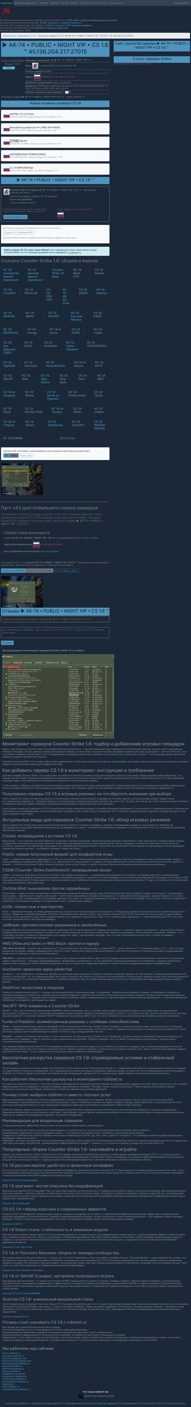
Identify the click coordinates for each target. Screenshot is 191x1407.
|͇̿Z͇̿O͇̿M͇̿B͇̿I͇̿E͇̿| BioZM (18, 140)
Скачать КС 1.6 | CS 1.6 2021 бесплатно (164, 1403)
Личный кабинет (182, 3)
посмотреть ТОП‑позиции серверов (72, 25)
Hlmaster (44, 3)
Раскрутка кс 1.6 (89, 3)
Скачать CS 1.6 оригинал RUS (18, 232)
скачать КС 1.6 (68, 65)
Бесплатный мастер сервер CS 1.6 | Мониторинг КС (112, 1403)
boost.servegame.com (14, 1358)
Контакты (103, 3)
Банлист (75, 3)
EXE (6, 455)
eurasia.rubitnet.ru (12, 1366)
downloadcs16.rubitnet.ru (16, 1363)
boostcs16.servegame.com (16, 1360)
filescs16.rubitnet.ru (13, 1368)
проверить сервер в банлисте (64, 22)
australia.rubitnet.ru (13, 1355)
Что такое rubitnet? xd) (95, 1391)
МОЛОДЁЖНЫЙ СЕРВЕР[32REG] (28, 154)
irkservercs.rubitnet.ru (14, 1376)
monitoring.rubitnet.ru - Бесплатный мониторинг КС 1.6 (35, 1403)
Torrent (14, 455)
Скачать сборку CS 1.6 (15, 217)
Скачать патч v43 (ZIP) (13, 570)
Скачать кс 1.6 (117, 3)
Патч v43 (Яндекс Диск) (65, 570)
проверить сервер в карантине (51, 27)
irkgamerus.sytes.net (13, 1373)
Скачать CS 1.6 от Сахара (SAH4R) (21, 1293)
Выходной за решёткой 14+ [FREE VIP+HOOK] (35, 127)
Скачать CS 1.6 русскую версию (20, 1180)
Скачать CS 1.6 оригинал (16, 1203)
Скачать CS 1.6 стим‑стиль (17, 1247)
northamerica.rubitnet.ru (15, 1381)
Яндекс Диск (26, 455)
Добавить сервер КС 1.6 (26, 3)
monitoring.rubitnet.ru (14, 1378)
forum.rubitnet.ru (11, 1371)
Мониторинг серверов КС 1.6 (19, 35)
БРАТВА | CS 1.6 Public (22, 114)
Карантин (54, 3)
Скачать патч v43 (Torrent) (39, 570)
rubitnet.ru (8, 1384)
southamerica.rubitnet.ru (15, 1389)
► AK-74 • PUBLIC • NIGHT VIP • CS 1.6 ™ (44, 96)
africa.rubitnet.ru (11, 1353)
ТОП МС (65, 3)
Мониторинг (7, 3)
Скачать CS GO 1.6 (12, 1224)
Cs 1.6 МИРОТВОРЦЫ (21, 167)
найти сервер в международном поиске (95, 20)
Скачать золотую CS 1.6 (15, 1316)
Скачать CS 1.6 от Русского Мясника (22, 1270)
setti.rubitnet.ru (10, 1386)
